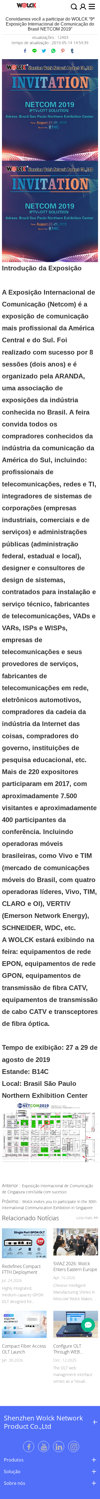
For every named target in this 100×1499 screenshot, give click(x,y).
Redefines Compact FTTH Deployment (21, 1269)
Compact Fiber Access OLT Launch (24, 1349)
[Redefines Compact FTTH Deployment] (24, 1243)
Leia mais (87, 1217)
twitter (44, 51)
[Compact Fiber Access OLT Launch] (24, 1325)
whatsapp (53, 51)
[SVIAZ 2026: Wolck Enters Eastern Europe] (75, 1242)
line (34, 51)
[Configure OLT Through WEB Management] (75, 1325)
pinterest (63, 51)
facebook (25, 51)
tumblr (72, 51)
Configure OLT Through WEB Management (67, 1349)
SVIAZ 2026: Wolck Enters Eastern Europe (75, 1266)
